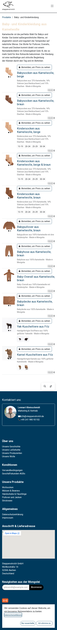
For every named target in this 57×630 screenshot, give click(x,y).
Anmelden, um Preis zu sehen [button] (35, 67)
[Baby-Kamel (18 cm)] (20, 367)
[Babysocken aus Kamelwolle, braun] (9, 99)
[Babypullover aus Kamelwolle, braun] (9, 226)
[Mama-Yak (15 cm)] (26, 339)
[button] (45, 386)
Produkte (6, 17)
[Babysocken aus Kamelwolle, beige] (9, 72)
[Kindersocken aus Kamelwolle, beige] (9, 127)
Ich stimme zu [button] (44, 623)
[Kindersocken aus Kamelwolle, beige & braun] (9, 160)
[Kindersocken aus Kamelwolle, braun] (9, 193)
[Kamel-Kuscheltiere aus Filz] (9, 353)
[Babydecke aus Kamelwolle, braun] (9, 300)
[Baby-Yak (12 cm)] (20, 339)
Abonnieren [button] (36, 587)
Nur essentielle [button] (27, 623)
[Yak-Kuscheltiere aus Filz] (9, 325)
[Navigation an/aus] (52, 6)
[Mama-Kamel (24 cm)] (26, 367)
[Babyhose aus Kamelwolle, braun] (9, 251)
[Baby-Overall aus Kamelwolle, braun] (9, 275)
